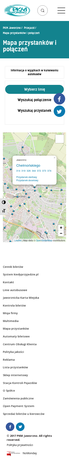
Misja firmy (10, 313)
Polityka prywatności (20, 445)
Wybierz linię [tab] (34, 89)
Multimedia (11, 321)
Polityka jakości (13, 352)
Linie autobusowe (15, 290)
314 (18, 170)
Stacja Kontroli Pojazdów (20, 383)
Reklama (9, 359)
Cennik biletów (13, 267)
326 (29, 170)
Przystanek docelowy (27, 180)
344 (34, 170)
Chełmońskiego (29, 165)
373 (44, 170)
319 (23, 170)
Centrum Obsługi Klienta (20, 344)
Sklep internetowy (15, 375)
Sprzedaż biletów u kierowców (23, 414)
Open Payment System (18, 406)
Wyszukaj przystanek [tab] (34, 110)
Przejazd (29, 28)
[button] (42, 10)
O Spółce (9, 390)
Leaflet (17, 240)
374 (49, 170)
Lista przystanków (15, 367)
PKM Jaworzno (12, 28)
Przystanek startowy (26, 177)
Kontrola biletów (14, 305)
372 (39, 170)
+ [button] (61, 227)
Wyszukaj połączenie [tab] (34, 100)
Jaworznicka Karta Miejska (21, 297)
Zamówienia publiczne (18, 398)
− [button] (61, 233)
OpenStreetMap (44, 240)
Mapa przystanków (16, 328)
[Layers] (59, 139)
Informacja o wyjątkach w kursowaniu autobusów (34, 72)
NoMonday (30, 453)
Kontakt (8, 282)
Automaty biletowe (16, 336)
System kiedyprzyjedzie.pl (21, 274)
